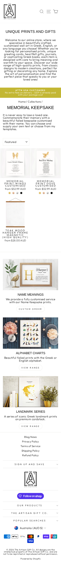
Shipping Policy (30, 450)
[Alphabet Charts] (30, 333)
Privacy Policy (30, 441)
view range (30, 367)
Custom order (30, 309)
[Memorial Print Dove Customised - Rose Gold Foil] (44, 193)
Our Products (29, 505)
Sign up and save (30, 464)
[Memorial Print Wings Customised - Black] (21, 193)
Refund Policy (30, 455)
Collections (34, 101)
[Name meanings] (30, 274)
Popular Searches (29, 520)
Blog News (30, 437)
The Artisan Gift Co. (29, 513)
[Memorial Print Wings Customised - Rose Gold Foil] (13, 193)
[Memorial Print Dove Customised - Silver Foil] (47, 193)
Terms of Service (30, 446)
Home (22, 101)
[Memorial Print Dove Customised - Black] (51, 193)
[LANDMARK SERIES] (30, 391)
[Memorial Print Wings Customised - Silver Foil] (17, 193)
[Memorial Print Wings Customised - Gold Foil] (9, 193)
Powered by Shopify (30, 558)
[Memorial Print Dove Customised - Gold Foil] (40, 193)
